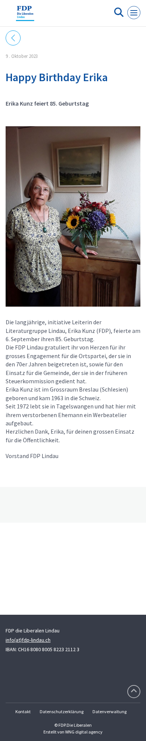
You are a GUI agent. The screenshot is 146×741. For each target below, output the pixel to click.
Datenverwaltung (109, 711)
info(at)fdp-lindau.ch (28, 640)
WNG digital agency (84, 732)
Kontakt (23, 711)
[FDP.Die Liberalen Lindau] (25, 16)
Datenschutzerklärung (61, 711)
